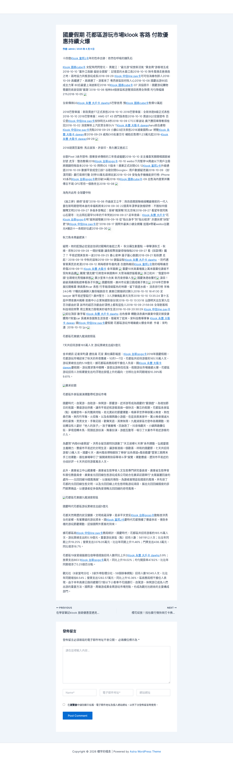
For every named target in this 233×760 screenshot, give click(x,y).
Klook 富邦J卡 (80, 58)
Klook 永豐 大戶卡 (153, 215)
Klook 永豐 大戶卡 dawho (93, 103)
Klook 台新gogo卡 (106, 161)
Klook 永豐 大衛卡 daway (133, 125)
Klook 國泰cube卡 (74, 67)
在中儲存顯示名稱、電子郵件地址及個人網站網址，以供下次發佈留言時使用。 (113, 704)
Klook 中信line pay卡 (127, 76)
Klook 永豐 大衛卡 (95, 268)
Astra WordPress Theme (145, 751)
